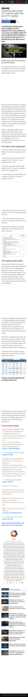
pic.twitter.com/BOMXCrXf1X (12, 513)
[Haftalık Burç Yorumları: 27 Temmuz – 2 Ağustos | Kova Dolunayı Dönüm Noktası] (5, 652)
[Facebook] (5, 583)
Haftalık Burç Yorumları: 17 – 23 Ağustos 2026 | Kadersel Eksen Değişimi (17, 601)
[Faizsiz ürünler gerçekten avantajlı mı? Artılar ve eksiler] (5, 608)
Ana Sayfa (3, 6)
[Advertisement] (14, 90)
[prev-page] (2, 658)
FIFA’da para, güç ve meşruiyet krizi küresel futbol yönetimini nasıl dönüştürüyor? (17, 594)
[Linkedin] (11, 583)
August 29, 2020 (7, 519)
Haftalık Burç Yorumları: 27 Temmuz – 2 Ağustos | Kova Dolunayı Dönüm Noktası (17, 652)
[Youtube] (23, 583)
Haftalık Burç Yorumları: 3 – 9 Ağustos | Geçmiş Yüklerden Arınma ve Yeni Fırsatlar (17, 632)
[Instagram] (8, 583)
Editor (6, 19)
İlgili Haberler (5, 589)
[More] (17, 21)
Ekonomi (8, 6)
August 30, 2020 (7, 455)
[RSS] (17, 583)
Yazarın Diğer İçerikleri (15, 589)
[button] (2, 2)
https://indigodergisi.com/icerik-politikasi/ (14, 541)
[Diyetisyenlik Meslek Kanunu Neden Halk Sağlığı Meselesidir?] (5, 639)
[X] (20, 583)
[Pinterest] (14, 583)
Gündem (7, 8)
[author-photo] (14, 537)
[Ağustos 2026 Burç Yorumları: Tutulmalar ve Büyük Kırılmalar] (5, 645)
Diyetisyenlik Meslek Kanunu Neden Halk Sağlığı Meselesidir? (17, 639)
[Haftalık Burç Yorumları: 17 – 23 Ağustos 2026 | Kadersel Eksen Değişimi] (5, 601)
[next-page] (5, 658)
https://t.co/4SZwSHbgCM (11, 448)
